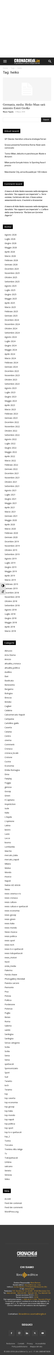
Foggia (8, 782)
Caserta (8, 727)
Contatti (21, 1343)
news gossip (10, 915)
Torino (8, 1140)
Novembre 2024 (12, 324)
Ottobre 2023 (11, 379)
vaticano (9, 1166)
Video (7, 1179)
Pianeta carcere (12, 983)
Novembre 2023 (12, 375)
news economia (12, 910)
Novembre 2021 (12, 477)
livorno (8, 842)
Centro (8, 736)
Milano (8, 863)
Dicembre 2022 (12, 422)
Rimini (7, 1017)
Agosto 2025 (11, 285)
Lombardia (10, 846)
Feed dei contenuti (13, 1203)
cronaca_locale (11, 753)
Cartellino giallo (12, 723)
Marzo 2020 (10, 528)
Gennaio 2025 (11, 315)
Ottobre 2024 (11, 328)
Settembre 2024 (12, 332)
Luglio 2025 (10, 290)
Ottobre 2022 (11, 430)
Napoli (8, 880)
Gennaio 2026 (11, 264)
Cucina (8, 761)
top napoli (9, 1119)
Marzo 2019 (10, 580)
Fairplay (8, 778)
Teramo (8, 1089)
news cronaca (11, 898)
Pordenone (10, 1004)
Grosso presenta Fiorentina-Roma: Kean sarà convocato (25, 146)
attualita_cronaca (13, 663)
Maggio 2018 (11, 622)
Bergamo (9, 689)
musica (8, 876)
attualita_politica (12, 667)
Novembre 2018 (12, 597)
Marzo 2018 (10, 631)
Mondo (8, 872)
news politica (11, 936)
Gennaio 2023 (11, 418)
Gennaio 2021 (11, 516)
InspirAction (10, 804)
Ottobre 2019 (11, 550)
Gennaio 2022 (11, 469)
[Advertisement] (27, 29)
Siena (7, 1055)
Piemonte (9, 987)
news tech (9, 944)
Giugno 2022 (10, 447)
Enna (7, 774)
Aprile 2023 (10, 405)
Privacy (30, 1343)
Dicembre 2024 (12, 320)
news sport (10, 940)
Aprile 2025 (10, 303)
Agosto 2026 (11, 234)
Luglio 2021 (10, 494)
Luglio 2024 (10, 341)
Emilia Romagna (12, 770)
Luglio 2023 (10, 392)
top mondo (10, 1115)
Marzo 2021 (10, 511)
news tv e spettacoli (14, 949)
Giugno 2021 (10, 499)
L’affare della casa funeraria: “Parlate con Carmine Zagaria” (26, 212)
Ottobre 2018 (11, 601)
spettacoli (9, 1064)
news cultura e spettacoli (16, 906)
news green (10, 919)
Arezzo (8, 659)
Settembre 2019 (12, 554)
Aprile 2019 (10, 575)
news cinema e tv (13, 893)
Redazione (10, 1343)
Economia (9, 765)
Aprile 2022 (10, 456)
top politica (10, 1123)
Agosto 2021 (11, 490)
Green (7, 795)
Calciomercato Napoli (15, 714)
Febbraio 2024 (11, 362)
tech (7, 1085)
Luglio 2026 (10, 239)
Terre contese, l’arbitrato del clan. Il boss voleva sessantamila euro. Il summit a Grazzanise (25, 197)
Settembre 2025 (12, 281)
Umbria (8, 1162)
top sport (9, 1128)
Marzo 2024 (10, 358)
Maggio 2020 (11, 520)
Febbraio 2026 (11, 260)
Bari (6, 676)
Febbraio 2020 (11, 533)
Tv (6, 1153)
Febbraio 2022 (11, 464)
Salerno (8, 1025)
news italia (9, 923)
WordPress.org (11, 1211)
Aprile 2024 (10, 354)
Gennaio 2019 (11, 588)
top (6, 1094)
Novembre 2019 (12, 545)
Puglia (7, 1013)
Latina (7, 825)
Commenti (9, 744)
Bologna (9, 693)
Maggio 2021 (11, 503)
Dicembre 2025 (12, 268)
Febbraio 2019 (11, 584)
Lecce (7, 838)
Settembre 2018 (12, 605)
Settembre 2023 (12, 383)
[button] (5, 61)
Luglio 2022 (10, 443)
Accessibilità (40, 1343)
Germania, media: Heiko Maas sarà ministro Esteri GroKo (24, 106)
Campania (9, 719)
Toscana (9, 1145)
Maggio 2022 (11, 452)
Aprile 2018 (10, 626)
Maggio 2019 (11, 571)
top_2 (7, 1136)
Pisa (6, 991)
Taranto (8, 1081)
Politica (8, 1000)
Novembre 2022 (12, 426)
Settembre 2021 (12, 486)
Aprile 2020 (10, 524)
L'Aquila (8, 817)
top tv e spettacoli (13, 1132)
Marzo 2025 (10, 307)
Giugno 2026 (10, 243)
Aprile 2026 (10, 251)
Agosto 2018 (11, 609)
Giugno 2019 (10, 567)
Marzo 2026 (10, 256)
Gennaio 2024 (11, 366)
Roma (7, 1021)
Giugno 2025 (10, 294)
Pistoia (8, 996)
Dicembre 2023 (12, 371)
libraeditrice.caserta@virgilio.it (32, 1314)
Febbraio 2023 (11, 413)
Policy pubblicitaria (19, 1346)
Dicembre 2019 (12, 541)
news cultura (10, 902)
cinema (8, 740)
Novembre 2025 (12, 273)
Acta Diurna (10, 655)
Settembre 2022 (12, 435)
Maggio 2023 (11, 401)
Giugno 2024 (10, 345)
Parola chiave (11, 974)
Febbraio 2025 (11, 311)
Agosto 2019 (11, 558)
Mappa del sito (36, 1346)
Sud (6, 1076)
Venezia (8, 1174)
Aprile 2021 (10, 507)
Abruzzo (8, 650)
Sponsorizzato (11, 1068)
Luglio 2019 (10, 562)
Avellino (8, 672)
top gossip (9, 1106)
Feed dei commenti (14, 1207)
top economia (11, 1102)
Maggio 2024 (11, 349)
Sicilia (7, 1047)
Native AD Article (12, 885)
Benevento (10, 684)
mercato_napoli (12, 859)
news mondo (11, 927)
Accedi (8, 1198)
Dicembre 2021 (12, 473)
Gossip (8, 791)
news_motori (11, 957)
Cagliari (8, 706)
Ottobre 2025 (11, 277)
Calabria (8, 710)
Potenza (8, 1008)
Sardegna (9, 1034)
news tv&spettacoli (13, 953)
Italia (7, 812)
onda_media (10, 966)
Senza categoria (12, 1042)
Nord (7, 961)
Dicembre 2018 (12, 592)
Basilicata (9, 680)
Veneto (8, 1170)
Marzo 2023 (10, 409)
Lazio (7, 834)
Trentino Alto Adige (14, 1149)
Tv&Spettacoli (11, 1157)
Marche (8, 851)
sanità (7, 1030)
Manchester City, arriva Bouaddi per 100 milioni (26, 172)
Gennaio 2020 (11, 537)
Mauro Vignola (8, 112)
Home (5, 68)
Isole (7, 808)
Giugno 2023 (10, 396)
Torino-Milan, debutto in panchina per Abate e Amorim (25, 155)
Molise (8, 868)
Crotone (8, 757)
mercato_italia (11, 855)
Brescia (8, 697)
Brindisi (8, 702)
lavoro (8, 829)
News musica (11, 932)
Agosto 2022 (11, 439)
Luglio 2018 (10, 614)
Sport (7, 1072)
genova (8, 787)
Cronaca (8, 748)
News (7, 889)
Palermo (9, 970)
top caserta (10, 1098)
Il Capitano (10, 800)
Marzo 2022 (10, 460)
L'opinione (9, 821)
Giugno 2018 (10, 618)
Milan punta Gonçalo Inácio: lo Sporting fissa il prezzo (25, 164)
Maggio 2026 (11, 247)
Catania (8, 731)
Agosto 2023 (11, 388)
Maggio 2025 (11, 298)
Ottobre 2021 (11, 481)
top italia (9, 1111)
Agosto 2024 (11, 337)
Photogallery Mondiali (15, 978)
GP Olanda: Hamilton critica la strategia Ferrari (25, 139)
